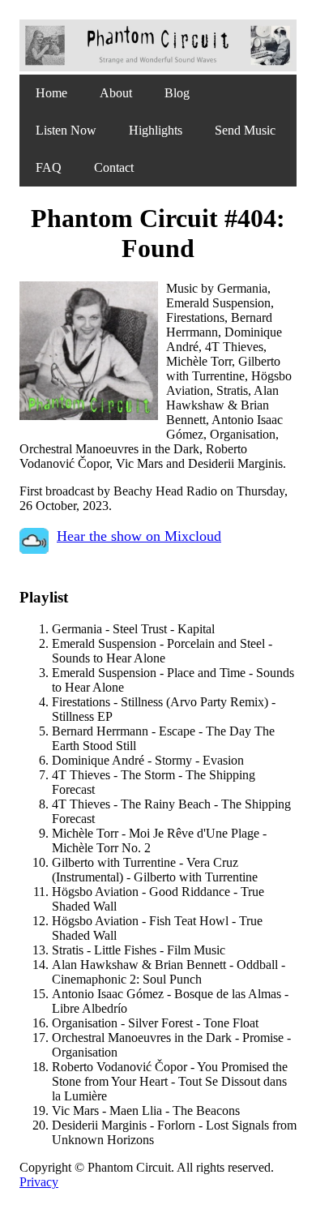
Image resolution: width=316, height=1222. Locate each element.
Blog (177, 93)
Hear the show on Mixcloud (139, 536)
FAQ (49, 167)
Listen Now (66, 130)
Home (51, 93)
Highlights (155, 130)
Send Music (245, 130)
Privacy (38, 1182)
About (116, 93)
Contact (114, 167)
